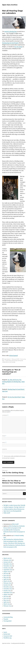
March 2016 (7, 558)
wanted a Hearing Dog (10, 31)
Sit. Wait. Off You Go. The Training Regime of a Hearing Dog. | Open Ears (13, 381)
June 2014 (6, 598)
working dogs (12, 362)
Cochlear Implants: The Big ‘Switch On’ (14, 507)
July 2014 (6, 596)
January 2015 (7, 585)
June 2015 (6, 575)
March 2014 (7, 604)
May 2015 (6, 577)
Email (4, 442)
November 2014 (8, 588)
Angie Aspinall (7, 359)
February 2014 (7, 606)
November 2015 (8, 566)
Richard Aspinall (13, 355)
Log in (5, 632)
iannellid (6, 530)
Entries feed (7, 634)
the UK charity (18, 46)
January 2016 (7, 562)
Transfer (6, 619)
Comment (5, 415)
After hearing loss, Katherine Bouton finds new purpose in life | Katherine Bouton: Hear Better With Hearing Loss (14, 541)
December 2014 (8, 587)
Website (4, 449)
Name (4, 435)
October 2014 (7, 590)
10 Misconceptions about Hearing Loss (14, 509)
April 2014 (6, 602)
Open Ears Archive (9, 5)
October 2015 (7, 567)
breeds (7, 360)
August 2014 (7, 594)
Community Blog (8, 617)
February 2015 (7, 583)
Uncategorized (7, 621)
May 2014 (6, 600)
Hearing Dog (14, 360)
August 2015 (7, 571)
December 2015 (8, 564)
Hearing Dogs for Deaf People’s (10, 43)
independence (5, 362)
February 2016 (7, 560)
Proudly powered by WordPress (18, 643)
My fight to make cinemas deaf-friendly (14, 505)
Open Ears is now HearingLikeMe (12, 511)
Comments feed (8, 636)
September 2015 (8, 569)
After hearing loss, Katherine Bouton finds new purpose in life (14, 531)
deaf (10, 360)
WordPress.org (7, 638)
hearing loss (20, 360)
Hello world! (7, 513)
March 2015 (7, 581)
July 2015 (6, 573)
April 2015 (6, 579)
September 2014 (8, 592)
